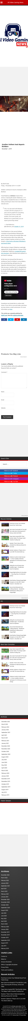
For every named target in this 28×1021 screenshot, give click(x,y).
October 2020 (5, 751)
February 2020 (5, 773)
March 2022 (4, 724)
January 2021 (5, 743)
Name (2, 391)
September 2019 (5, 786)
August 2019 (4, 789)
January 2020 (5, 776)
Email (2, 400)
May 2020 (4, 765)
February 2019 (5, 795)
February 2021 (5, 740)
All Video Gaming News (15, 2)
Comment (4, 372)
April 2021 (4, 735)
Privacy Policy (5, 967)
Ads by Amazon (23, 356)
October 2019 (5, 784)
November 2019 (5, 781)
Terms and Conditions (7, 970)
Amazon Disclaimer (6, 961)
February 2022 (5, 727)
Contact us (4, 956)
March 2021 (4, 738)
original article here (18, 315)
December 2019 (5, 778)
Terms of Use (15, 1014)
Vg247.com (4, 315)
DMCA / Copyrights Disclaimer (9, 964)
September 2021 (5, 732)
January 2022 (5, 729)
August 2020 (4, 757)
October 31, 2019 (19, 226)
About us (3, 959)
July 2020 (4, 759)
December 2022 (5, 721)
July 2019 (4, 792)
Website (3, 408)
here (11, 309)
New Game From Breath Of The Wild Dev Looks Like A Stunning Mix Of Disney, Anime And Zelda (14, 984)
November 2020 (5, 748)
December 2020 (5, 746)
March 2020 (4, 770)
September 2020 (5, 754)
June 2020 (4, 762)
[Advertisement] (14, 82)
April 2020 (4, 767)
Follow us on (11, 470)
